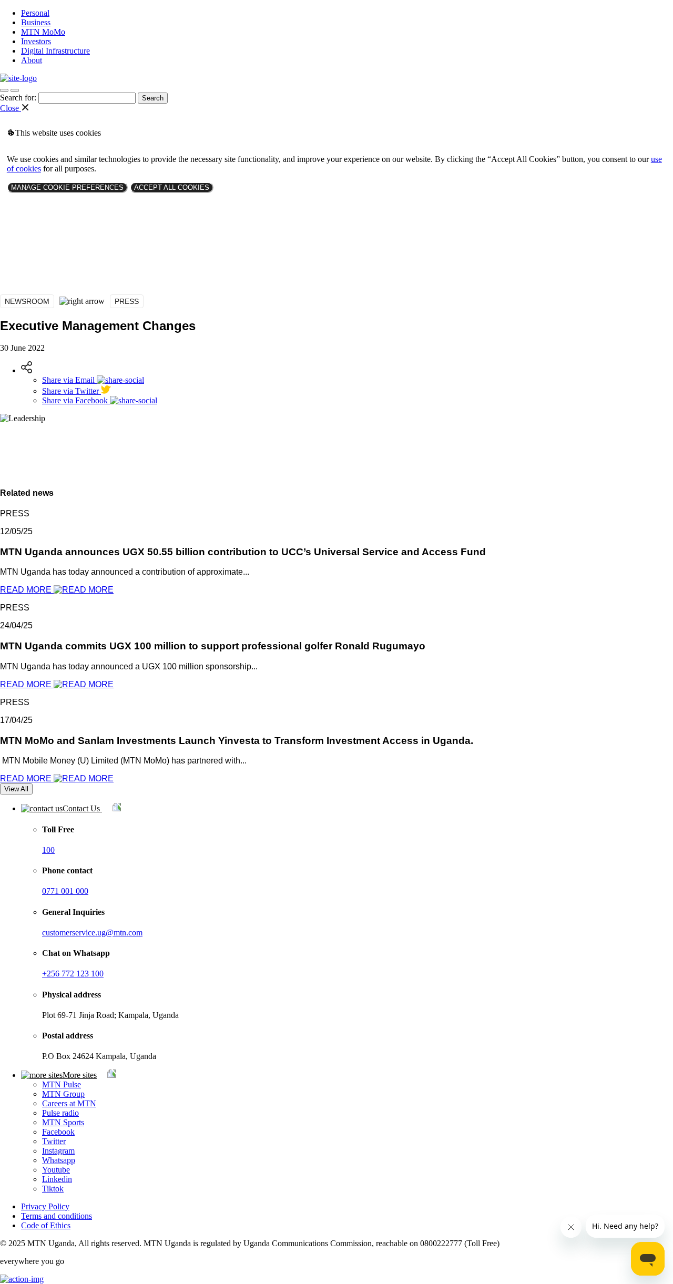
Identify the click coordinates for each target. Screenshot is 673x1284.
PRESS (127, 301)
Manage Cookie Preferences (67, 187)
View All (16, 789)
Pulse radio (60, 1112)
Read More (27, 589)
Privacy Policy (45, 1206)
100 (48, 849)
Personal (35, 12)
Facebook (58, 1131)
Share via (68, 379)
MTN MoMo (43, 31)
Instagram (58, 1150)
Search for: (18, 97)
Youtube (56, 1169)
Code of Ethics (45, 1225)
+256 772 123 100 (73, 973)
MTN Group (63, 1093)
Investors (36, 41)
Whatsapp (58, 1160)
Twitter (54, 1141)
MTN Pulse (61, 1084)
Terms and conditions (56, 1215)
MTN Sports (63, 1122)
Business (35, 22)
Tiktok (53, 1188)
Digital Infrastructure (55, 50)
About (31, 60)
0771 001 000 (65, 890)
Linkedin (57, 1179)
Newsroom (27, 301)
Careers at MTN (69, 1103)
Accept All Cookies (171, 187)
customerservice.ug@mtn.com (92, 932)
